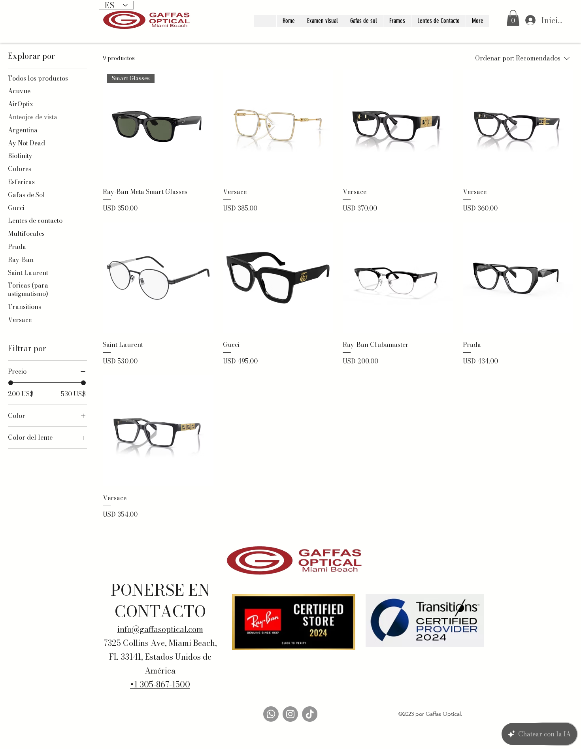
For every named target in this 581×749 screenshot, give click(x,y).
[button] (513, 18)
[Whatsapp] (271, 714)
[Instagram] (290, 714)
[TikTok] (309, 714)
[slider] (10, 383)
